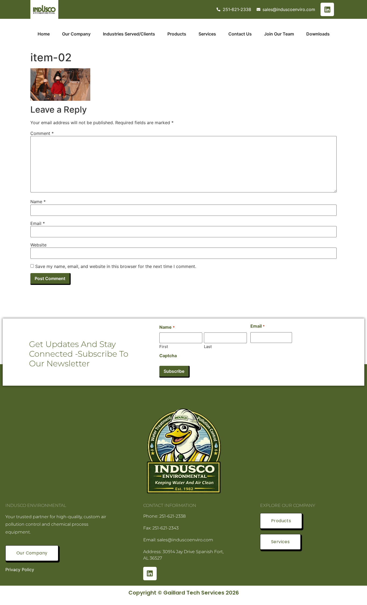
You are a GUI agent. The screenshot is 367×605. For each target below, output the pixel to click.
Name (38, 201)
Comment (42, 133)
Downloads (318, 34)
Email (37, 223)
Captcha (168, 355)
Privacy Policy (19, 569)
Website (38, 245)
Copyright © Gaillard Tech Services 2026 (183, 592)
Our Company (76, 34)
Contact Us (240, 34)
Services (207, 34)
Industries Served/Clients (129, 34)
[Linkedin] (327, 9)
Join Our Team (279, 34)
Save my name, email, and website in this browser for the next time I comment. (115, 266)
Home (44, 34)
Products (176, 34)
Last (208, 346)
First (163, 346)
